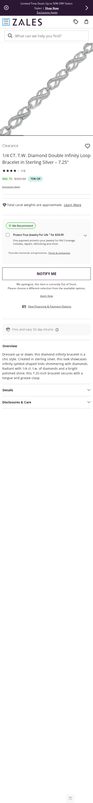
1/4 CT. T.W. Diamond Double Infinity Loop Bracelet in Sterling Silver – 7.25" (46, 158)
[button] (86, 8)
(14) (23, 170)
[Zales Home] (27, 22)
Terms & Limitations (59, 252)
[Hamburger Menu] (6, 22)
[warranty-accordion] (85, 236)
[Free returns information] (56, 329)
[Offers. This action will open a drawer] (76, 22)
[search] (10, 36)
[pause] (6, 8)
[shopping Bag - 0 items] (88, 23)
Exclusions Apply (11, 186)
